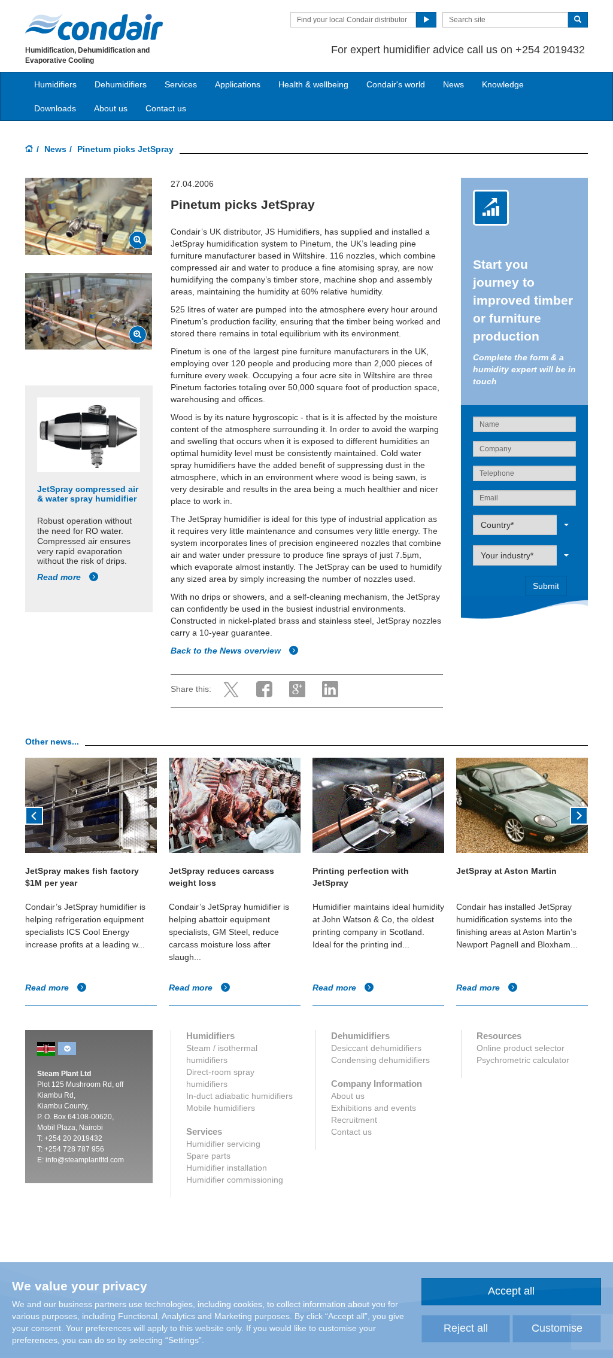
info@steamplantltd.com (84, 1160)
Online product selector (521, 1048)
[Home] (29, 149)
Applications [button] (237, 84)
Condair (94, 27)
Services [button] (181, 84)
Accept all (511, 1291)
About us (111, 108)
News (453, 84)
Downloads (55, 108)
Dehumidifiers (121, 84)
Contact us (165, 108)
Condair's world (395, 84)
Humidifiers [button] (55, 84)
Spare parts (208, 1155)
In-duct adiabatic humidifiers (239, 1096)
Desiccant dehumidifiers (376, 1048)
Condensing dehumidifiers (380, 1060)
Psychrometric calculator (523, 1060)
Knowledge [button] (503, 84)
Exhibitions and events (373, 1108)
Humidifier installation (226, 1167)
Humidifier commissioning (234, 1179)
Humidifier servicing (223, 1144)
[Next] (579, 815)
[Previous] (34, 815)
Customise (557, 1328)
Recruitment (354, 1120)
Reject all (466, 1328)
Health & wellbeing (313, 84)
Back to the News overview (227, 650)
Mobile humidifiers (220, 1108)
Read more (60, 577)
